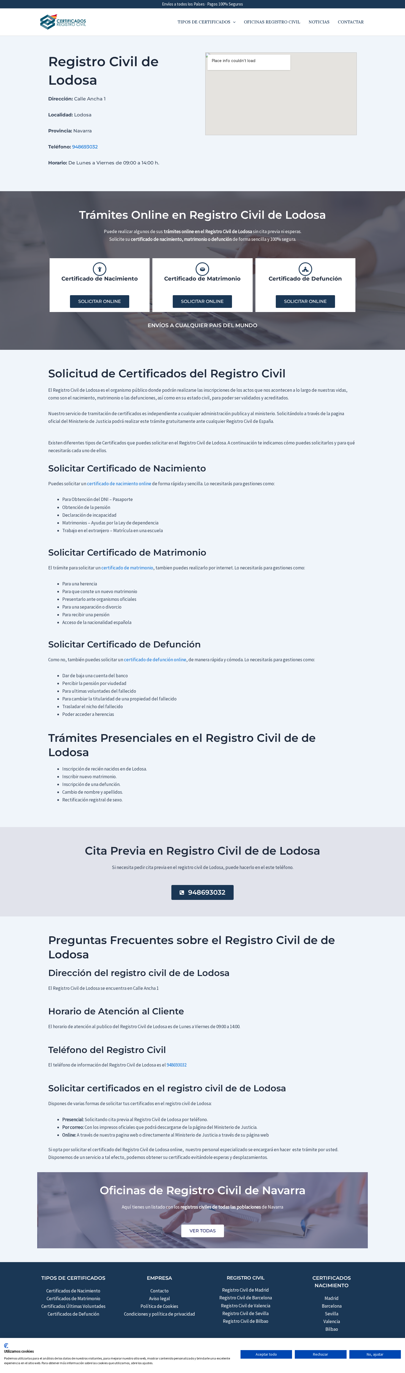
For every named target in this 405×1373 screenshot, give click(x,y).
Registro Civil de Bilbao (245, 1321)
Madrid (332, 1298)
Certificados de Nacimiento (73, 1291)
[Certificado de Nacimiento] (99, 269)
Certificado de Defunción (305, 278)
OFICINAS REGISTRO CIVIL (272, 22)
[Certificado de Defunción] (305, 269)
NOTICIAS (319, 22)
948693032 (85, 147)
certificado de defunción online (155, 660)
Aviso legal (159, 1298)
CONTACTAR (351, 22)
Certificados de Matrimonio (73, 1298)
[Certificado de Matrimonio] (202, 269)
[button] (233, 22)
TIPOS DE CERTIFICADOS (204, 22)
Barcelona (332, 1306)
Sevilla (331, 1314)
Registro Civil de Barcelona (245, 1298)
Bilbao (331, 1329)
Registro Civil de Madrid (245, 1290)
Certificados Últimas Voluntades (73, 1306)
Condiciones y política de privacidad (159, 1314)
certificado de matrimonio (127, 568)
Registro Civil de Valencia (245, 1306)
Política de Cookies (159, 1306)
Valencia (331, 1321)
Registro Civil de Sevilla (245, 1313)
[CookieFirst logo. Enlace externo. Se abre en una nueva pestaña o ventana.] (6, 1345)
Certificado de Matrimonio (202, 278)
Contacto (159, 1291)
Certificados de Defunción (73, 1314)
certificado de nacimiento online (119, 484)
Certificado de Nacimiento (99, 278)
